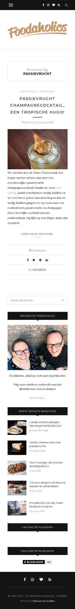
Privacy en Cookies (44, 600)
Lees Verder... (37, 398)
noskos (39, 269)
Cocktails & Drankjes (37, 91)
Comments (37, 250)
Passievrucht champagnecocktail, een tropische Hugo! (37, 105)
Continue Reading (37, 234)
